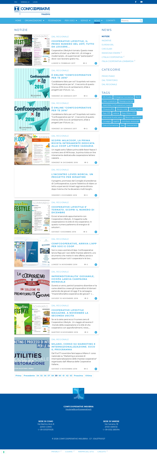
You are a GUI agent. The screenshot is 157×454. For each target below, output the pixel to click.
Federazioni (54, 20)
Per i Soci (70, 20)
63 (71, 376)
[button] (43, 20)
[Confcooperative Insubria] (32, 11)
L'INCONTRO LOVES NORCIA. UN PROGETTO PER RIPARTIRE (72, 175)
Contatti (110, 20)
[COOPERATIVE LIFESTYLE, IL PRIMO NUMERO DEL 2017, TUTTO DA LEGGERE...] (32, 50)
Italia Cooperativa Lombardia (117, 61)
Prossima (78, 376)
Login (35, 2)
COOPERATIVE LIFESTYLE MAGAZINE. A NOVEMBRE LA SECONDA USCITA (69, 313)
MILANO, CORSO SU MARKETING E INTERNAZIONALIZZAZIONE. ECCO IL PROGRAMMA (73, 347)
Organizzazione (33, 20)
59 (56, 376)
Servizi (84, 20)
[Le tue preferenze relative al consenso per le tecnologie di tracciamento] (4, 452)
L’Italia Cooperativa (112, 57)
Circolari (107, 49)
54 (38, 376)
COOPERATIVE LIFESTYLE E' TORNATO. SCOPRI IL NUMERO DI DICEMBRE (72, 210)
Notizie (106, 36)
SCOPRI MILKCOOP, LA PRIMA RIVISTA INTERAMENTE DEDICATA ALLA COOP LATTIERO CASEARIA (73, 143)
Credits (101, 452)
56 (45, 376)
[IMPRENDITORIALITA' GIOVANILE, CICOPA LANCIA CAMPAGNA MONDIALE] (32, 285)
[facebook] (135, 2)
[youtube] (141, 2)
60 (60, 376)
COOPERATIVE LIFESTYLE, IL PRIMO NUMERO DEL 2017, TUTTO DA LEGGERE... (72, 44)
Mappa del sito (86, 452)
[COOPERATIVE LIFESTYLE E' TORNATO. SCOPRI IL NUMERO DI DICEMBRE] (32, 217)
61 (63, 376)
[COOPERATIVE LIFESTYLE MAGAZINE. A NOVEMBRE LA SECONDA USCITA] (32, 318)
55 (41, 376)
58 (52, 376)
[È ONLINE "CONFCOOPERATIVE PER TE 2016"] (32, 83)
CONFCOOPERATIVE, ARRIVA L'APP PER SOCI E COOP (74, 245)
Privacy (55, 452)
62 (67, 376)
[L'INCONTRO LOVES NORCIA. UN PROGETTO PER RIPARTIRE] (32, 182)
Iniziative (106, 40)
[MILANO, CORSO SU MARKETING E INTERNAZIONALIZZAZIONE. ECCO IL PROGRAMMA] (32, 354)
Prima (18, 376)
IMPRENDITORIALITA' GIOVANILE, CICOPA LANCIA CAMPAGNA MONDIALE (72, 279)
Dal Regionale (60, 37)
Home (18, 20)
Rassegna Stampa (111, 53)
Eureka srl (108, 45)
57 (49, 376)
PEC (15, 2)
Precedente (29, 376)
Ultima (88, 376)
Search (141, 21)
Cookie (69, 452)
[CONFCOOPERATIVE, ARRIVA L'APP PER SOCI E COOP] (32, 252)
